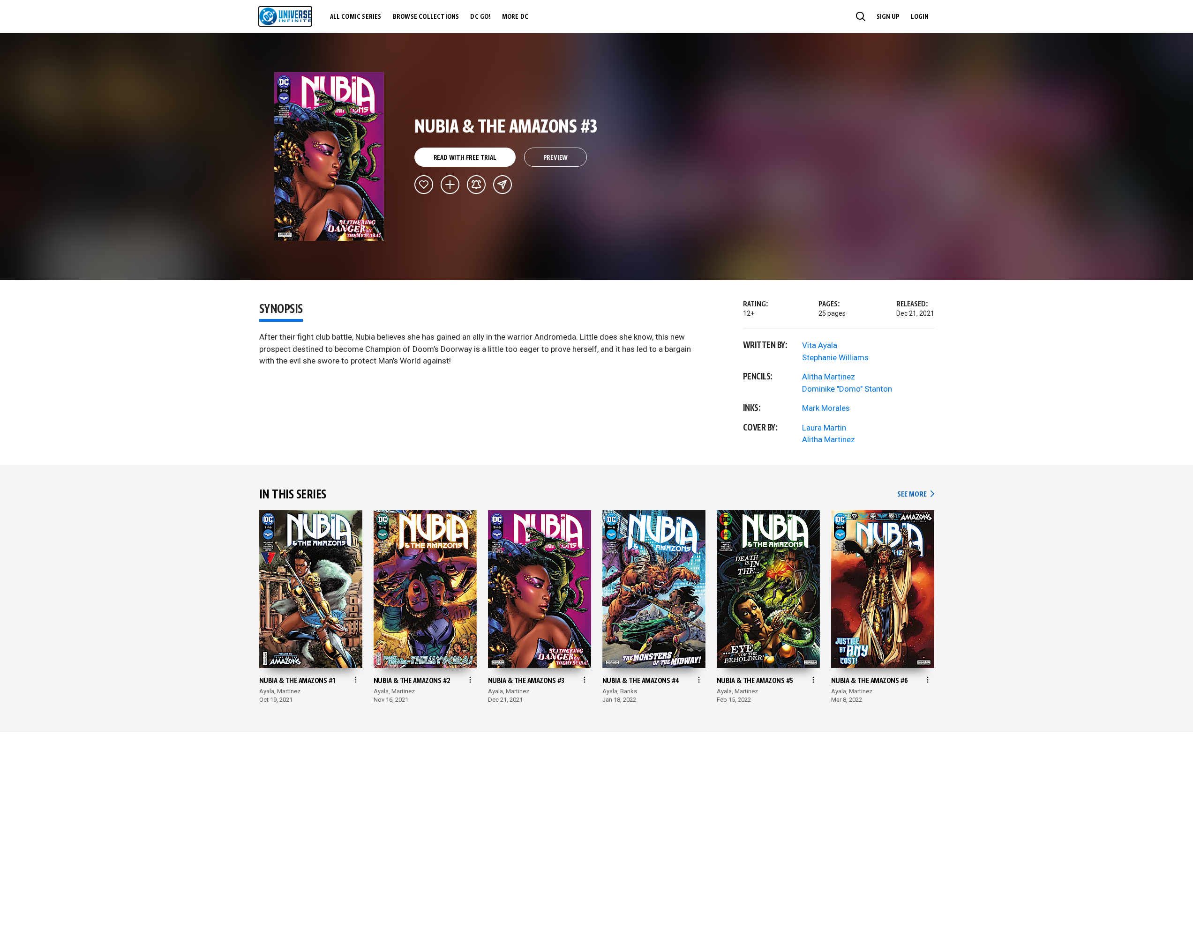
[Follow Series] (476, 184)
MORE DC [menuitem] (515, 17)
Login (920, 17)
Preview (555, 158)
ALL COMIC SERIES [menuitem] (356, 17)
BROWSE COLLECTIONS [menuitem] (426, 17)
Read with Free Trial (465, 158)
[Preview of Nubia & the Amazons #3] (329, 156)
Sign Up (888, 17)
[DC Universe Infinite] (285, 16)
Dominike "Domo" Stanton (847, 388)
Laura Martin (824, 427)
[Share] (502, 184)
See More (915, 494)
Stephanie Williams (835, 357)
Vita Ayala (819, 345)
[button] (860, 16)
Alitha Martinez (828, 376)
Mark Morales (826, 408)
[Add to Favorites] (423, 184)
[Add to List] (450, 184)
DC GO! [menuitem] (480, 17)
